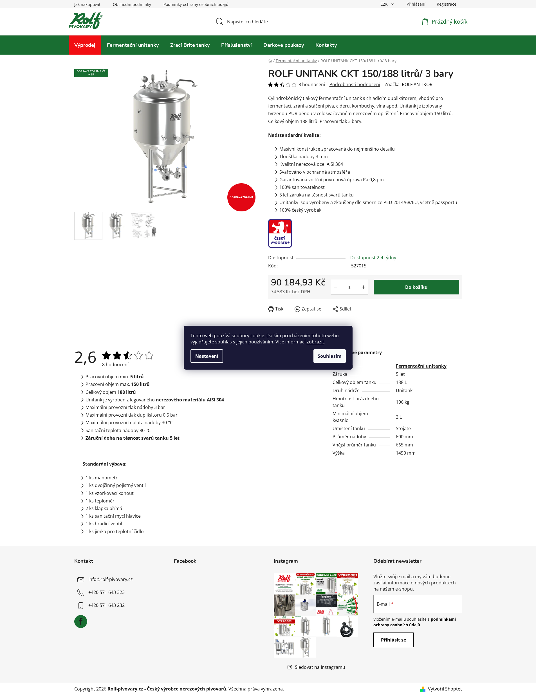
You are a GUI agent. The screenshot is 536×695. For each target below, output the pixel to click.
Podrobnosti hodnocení (354, 84)
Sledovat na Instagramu (320, 667)
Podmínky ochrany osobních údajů (195, 4)
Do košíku (416, 287)
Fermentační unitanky (421, 366)
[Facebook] (80, 621)
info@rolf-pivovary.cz (110, 579)
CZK (384, 4)
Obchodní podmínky (132, 4)
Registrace (446, 4)
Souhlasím (330, 356)
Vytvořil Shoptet (445, 689)
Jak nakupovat (87, 4)
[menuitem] (85, 45)
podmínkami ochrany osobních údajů (414, 621)
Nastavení (206, 356)
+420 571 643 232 (106, 605)
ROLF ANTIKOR (417, 84)
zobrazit (315, 342)
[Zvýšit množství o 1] (363, 287)
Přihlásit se (393, 640)
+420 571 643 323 (106, 592)
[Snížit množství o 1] (335, 287)
